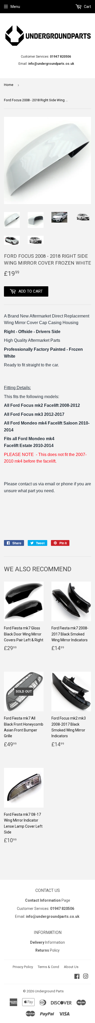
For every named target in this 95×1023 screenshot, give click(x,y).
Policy (47, 950)
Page (47, 900)
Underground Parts (49, 991)
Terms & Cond (48, 967)
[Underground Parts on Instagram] (85, 977)
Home (8, 85)
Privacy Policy (23, 967)
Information (47, 942)
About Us (71, 967)
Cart (87, 6)
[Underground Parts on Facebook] (77, 977)
